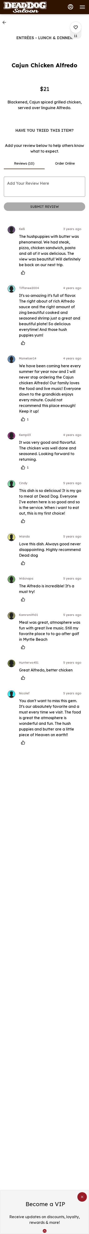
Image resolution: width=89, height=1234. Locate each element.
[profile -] (70, 7)
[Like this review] (24, 272)
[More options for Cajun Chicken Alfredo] (75, 27)
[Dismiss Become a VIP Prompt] (82, 1197)
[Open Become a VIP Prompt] (45, 1231)
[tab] (24, 163)
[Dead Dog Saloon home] (25, 7)
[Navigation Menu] (82, 7)
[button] (5, 22)
